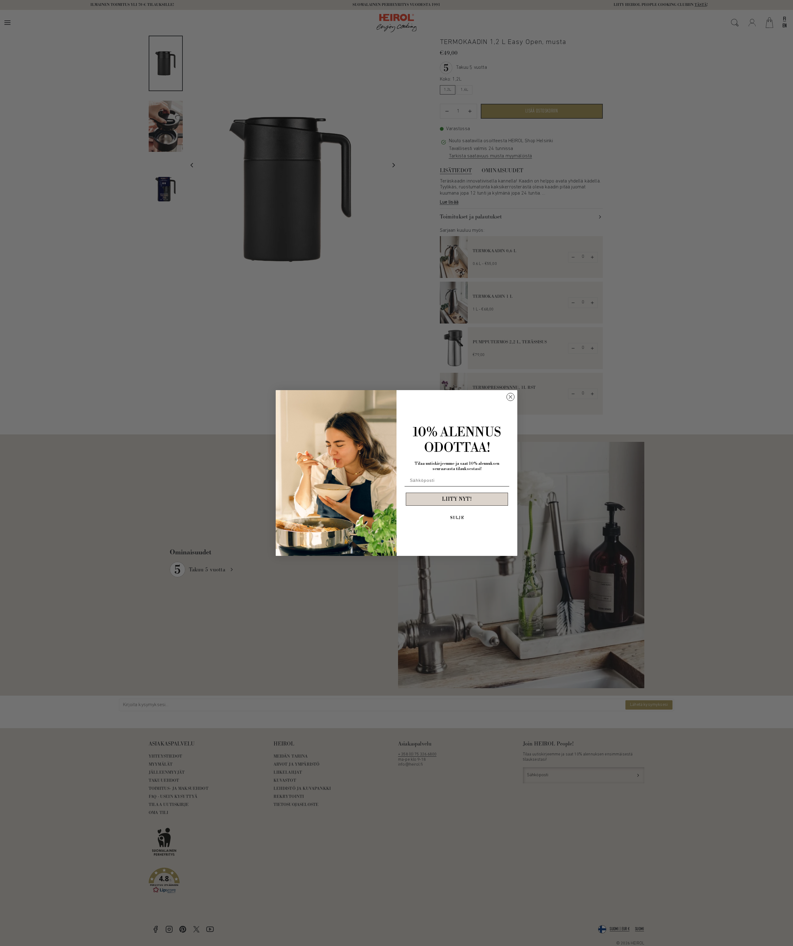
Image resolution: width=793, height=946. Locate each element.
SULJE (457, 518)
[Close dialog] (510, 397)
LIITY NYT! (457, 499)
